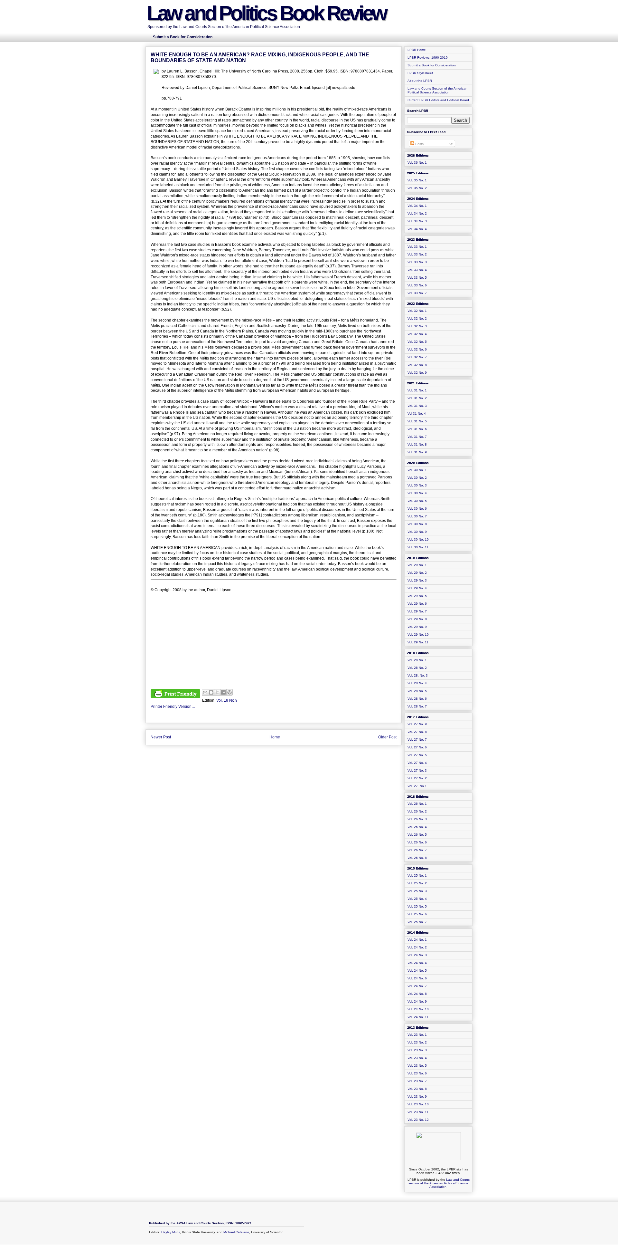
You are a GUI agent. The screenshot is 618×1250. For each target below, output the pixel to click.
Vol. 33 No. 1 (417, 246)
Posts (419, 144)
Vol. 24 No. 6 (417, 978)
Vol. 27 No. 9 (417, 724)
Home (274, 737)
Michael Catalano (236, 1232)
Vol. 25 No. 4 (417, 898)
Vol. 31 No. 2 (417, 398)
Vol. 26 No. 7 (417, 850)
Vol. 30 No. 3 (417, 485)
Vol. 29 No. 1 (417, 565)
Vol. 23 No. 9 (417, 1096)
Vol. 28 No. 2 (417, 667)
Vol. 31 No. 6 (417, 429)
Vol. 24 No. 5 (417, 970)
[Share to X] (217, 692)
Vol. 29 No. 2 (417, 572)
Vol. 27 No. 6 (417, 747)
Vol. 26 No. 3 (417, 819)
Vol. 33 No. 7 (417, 293)
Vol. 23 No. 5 (417, 1065)
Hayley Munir (170, 1232)
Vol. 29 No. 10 (418, 634)
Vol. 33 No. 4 (417, 270)
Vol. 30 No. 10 (418, 539)
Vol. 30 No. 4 (417, 493)
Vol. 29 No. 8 (417, 619)
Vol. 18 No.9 (227, 700)
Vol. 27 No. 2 (417, 778)
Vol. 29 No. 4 (417, 588)
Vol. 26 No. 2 (417, 811)
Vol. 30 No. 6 (417, 508)
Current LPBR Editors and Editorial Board (438, 100)
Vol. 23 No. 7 (417, 1081)
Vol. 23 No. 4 (417, 1058)
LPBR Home (416, 50)
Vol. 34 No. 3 (417, 221)
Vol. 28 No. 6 (417, 698)
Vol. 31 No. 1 (417, 390)
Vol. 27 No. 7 (417, 739)
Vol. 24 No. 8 (417, 993)
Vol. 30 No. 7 (417, 516)
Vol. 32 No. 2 (417, 318)
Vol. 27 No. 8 (417, 732)
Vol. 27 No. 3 (417, 770)
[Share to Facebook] (223, 692)
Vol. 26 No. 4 (417, 827)
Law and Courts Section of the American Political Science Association (437, 90)
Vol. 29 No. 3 (417, 580)
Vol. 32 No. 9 (417, 372)
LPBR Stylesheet (420, 73)
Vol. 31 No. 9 (417, 452)
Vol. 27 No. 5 (417, 755)
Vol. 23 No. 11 (417, 1112)
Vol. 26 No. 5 (417, 834)
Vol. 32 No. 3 (417, 326)
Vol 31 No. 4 (416, 413)
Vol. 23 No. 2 (417, 1042)
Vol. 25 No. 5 (417, 906)
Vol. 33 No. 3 (417, 262)
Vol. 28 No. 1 (417, 660)
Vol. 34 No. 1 (417, 205)
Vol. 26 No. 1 (417, 803)
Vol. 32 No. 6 (417, 349)
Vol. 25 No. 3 (417, 891)
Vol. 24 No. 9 (417, 1001)
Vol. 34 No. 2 (417, 213)
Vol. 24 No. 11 (417, 1017)
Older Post (387, 737)
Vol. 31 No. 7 (417, 436)
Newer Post (161, 737)
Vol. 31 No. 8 (417, 444)
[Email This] (205, 692)
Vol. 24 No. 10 (418, 1009)
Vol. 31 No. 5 (417, 421)
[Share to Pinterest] (229, 692)
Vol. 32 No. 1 (417, 310)
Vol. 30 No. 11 (417, 547)
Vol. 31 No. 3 (417, 406)
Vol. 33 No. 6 (417, 285)
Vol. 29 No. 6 (417, 603)
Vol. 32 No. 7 (417, 357)
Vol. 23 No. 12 (418, 1119)
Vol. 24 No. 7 (417, 986)
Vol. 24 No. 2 (417, 947)
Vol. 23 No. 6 (417, 1073)
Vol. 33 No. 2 (417, 254)
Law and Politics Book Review (266, 13)
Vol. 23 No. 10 (418, 1104)
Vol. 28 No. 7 (417, 706)
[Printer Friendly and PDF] (175, 694)
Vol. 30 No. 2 (417, 477)
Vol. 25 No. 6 (417, 914)
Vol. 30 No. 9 (417, 532)
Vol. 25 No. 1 (417, 875)
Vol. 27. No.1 (417, 786)
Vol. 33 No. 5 (417, 277)
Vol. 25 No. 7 (417, 922)
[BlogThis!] (211, 692)
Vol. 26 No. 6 (417, 842)
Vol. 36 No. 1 (417, 162)
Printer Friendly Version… (173, 706)
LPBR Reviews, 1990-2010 (427, 57)
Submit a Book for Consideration (431, 65)
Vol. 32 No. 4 (417, 334)
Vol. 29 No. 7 (417, 611)
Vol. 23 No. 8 (417, 1089)
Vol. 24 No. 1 (417, 939)
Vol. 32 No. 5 (417, 341)
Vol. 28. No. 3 (417, 675)
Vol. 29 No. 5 (417, 596)
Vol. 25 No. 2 (417, 883)
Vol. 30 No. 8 (417, 524)
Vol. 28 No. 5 (417, 691)
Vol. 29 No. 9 (417, 627)
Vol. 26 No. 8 (417, 858)
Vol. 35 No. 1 (417, 180)
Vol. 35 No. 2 (417, 188)
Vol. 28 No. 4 (417, 683)
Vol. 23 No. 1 (417, 1034)
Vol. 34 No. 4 (417, 229)
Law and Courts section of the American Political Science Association (439, 1183)
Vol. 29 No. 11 (417, 642)
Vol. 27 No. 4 (417, 762)
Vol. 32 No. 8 (417, 365)
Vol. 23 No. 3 (417, 1050)
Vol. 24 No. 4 (417, 963)
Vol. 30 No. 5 (417, 501)
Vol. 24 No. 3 (417, 955)
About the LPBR (419, 80)
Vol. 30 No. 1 (417, 470)
